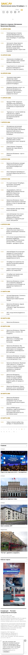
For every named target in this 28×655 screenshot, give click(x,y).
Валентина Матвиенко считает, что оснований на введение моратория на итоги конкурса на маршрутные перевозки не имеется (15, 284)
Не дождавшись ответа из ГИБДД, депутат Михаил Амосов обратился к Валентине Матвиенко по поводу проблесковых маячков (15, 193)
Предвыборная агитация (9, 612)
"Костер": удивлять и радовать (10, 553)
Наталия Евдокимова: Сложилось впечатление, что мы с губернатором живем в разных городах (15, 298)
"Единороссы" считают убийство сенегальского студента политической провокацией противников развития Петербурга (15, 115)
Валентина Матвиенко (13, 322)
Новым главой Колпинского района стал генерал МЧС (14, 269)
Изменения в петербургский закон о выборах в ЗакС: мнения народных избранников (15, 60)
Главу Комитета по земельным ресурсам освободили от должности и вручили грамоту (15, 67)
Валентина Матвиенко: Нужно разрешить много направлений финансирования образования (15, 388)
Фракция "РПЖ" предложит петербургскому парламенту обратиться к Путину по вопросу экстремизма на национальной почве (15, 105)
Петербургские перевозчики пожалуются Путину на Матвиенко (14, 275)
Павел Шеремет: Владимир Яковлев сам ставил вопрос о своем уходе (14, 148)
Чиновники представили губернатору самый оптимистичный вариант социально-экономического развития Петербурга (14, 80)
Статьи (3, 449)
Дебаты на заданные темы (9, 499)
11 (24, 429)
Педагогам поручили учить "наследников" (14, 472)
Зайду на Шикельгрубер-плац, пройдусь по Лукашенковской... (15, 422)
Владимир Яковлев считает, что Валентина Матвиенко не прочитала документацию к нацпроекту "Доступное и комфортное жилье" (15, 91)
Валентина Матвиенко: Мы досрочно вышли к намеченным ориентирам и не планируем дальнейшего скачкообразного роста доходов (15, 349)
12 (1, 431)
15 (9, 431)
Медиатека (4, 529)
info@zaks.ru (14, 635)
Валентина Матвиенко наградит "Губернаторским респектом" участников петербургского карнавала (15, 165)
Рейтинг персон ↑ (14, 559)
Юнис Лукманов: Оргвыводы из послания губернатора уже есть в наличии (15, 173)
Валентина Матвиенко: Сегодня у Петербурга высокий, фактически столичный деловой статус (15, 357)
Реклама (13, 611)
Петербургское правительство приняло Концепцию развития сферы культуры (15, 263)
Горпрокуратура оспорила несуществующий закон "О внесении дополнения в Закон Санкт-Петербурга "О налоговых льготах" (15, 36)
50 (14, 431)
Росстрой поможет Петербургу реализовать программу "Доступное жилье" (15, 184)
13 (4, 431)
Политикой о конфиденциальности (10, 649)
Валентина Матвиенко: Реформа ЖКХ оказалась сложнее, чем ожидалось (15, 331)
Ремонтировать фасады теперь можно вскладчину (15, 209)
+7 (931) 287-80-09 (6, 635)
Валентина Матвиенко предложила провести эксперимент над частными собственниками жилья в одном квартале (15, 401)
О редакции (4, 611)
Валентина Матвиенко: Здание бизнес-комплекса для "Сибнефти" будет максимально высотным (15, 306)
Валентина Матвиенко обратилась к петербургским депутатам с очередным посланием (14, 339)
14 (6, 431)
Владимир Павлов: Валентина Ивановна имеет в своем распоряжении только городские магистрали (15, 140)
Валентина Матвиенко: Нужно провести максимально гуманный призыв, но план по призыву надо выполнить (16, 202)
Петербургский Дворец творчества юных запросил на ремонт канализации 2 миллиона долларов (15, 231)
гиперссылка (9, 621)
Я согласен (6, 651)
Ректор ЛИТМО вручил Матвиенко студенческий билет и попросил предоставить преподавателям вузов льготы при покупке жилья (15, 411)
